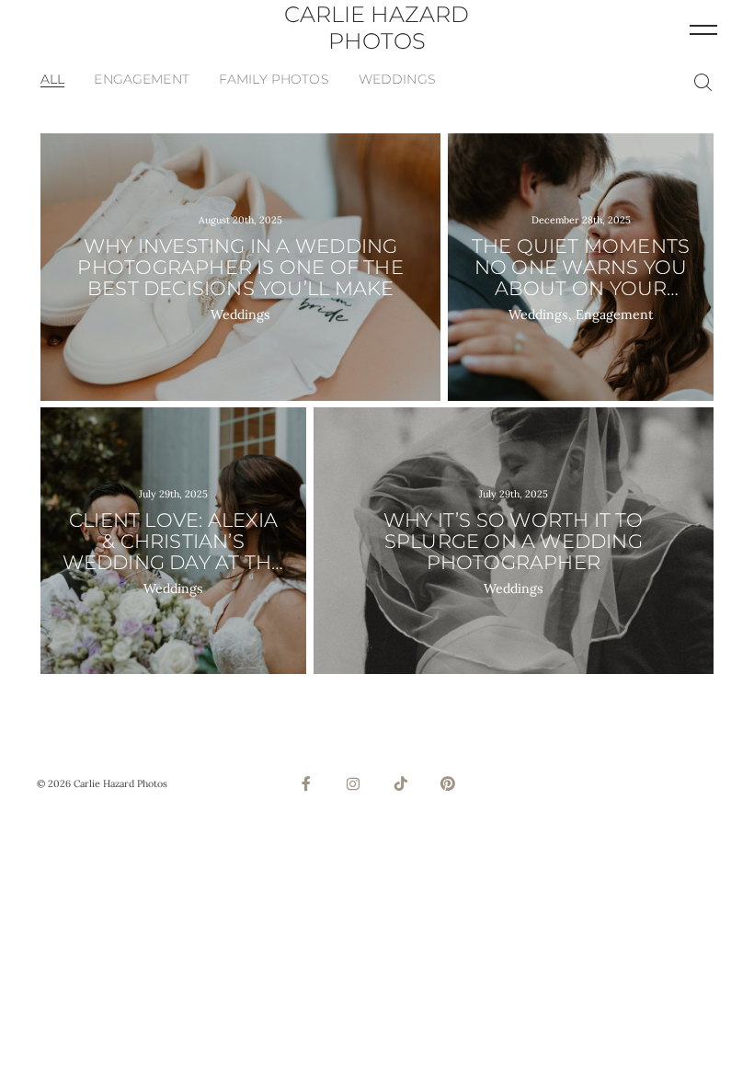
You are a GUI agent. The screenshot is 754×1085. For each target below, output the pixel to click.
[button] (703, 28)
